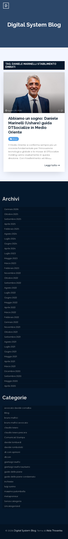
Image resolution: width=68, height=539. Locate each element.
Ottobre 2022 (11, 278)
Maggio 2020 (11, 381)
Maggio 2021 (10, 356)
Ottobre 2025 (11, 214)
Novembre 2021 (12, 327)
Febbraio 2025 (11, 229)
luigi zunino (10, 486)
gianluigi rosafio (12, 462)
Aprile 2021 (9, 361)
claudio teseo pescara (15, 432)
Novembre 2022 (12, 273)
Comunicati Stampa (14, 437)
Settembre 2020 (12, 376)
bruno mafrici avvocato (16, 422)
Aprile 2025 (9, 224)
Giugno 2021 (10, 351)
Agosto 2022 (10, 287)
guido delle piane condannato (19, 476)
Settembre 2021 (12, 337)
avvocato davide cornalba (17, 408)
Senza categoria (12, 501)
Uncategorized (12, 506)
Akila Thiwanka (54, 530)
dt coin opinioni (12, 452)
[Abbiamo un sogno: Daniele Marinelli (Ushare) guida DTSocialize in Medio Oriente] (34, 92)
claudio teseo (11, 427)
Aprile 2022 (9, 307)
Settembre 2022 (12, 283)
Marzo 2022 (10, 312)
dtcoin (7, 457)
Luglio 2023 (10, 253)
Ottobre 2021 (11, 332)
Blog (15, 139)
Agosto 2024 (10, 233)
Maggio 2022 (10, 302)
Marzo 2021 (9, 366)
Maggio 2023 (11, 258)
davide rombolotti (13, 447)
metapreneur (11, 496)
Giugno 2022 (10, 297)
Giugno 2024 (10, 243)
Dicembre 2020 (12, 371)
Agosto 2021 (10, 341)
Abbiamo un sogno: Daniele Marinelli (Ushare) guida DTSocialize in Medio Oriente (33, 125)
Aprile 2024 (10, 248)
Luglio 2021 (9, 346)
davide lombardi (12, 442)
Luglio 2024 (10, 238)
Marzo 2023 (10, 263)
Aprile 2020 (10, 386)
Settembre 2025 (12, 219)
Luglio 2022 (10, 292)
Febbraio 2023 (11, 268)
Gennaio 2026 (11, 209)
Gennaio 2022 (11, 322)
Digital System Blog (34, 24)
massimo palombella (14, 491)
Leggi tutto (51, 165)
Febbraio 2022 (11, 317)
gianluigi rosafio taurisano (17, 467)
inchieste (8, 481)
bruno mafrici (11, 417)
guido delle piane (13, 471)
